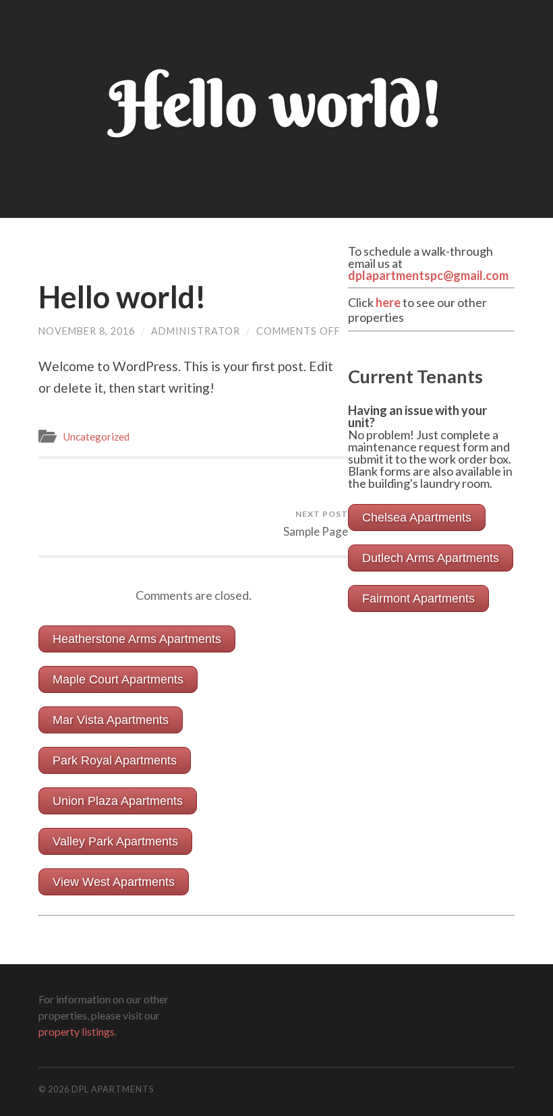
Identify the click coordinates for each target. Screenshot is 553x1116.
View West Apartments (114, 882)
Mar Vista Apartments (111, 720)
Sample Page (315, 523)
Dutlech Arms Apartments (430, 558)
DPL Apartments (112, 1089)
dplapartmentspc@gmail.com (428, 275)
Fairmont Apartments (418, 598)
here (388, 302)
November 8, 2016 (86, 331)
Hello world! (122, 297)
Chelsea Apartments (416, 517)
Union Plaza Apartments (118, 801)
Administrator (195, 331)
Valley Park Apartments (115, 841)
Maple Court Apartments (118, 679)
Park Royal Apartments (115, 760)
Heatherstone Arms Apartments (137, 639)
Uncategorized (96, 436)
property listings (76, 1031)
